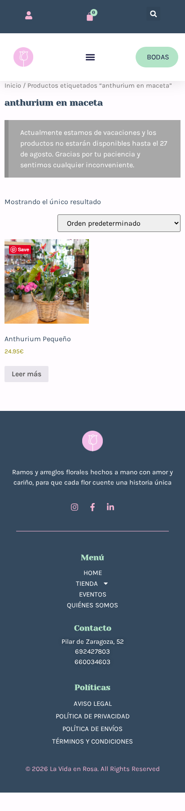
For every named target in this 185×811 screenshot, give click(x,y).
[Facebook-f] (92, 507)
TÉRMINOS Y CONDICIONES (92, 741)
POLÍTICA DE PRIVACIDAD (93, 716)
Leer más (26, 374)
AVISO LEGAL (93, 704)
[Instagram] (74, 507)
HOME (93, 573)
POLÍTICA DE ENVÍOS (92, 729)
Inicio (12, 85)
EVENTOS (92, 594)
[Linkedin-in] (110, 507)
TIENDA (87, 583)
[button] (153, 14)
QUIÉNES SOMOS (92, 605)
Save (23, 249)
